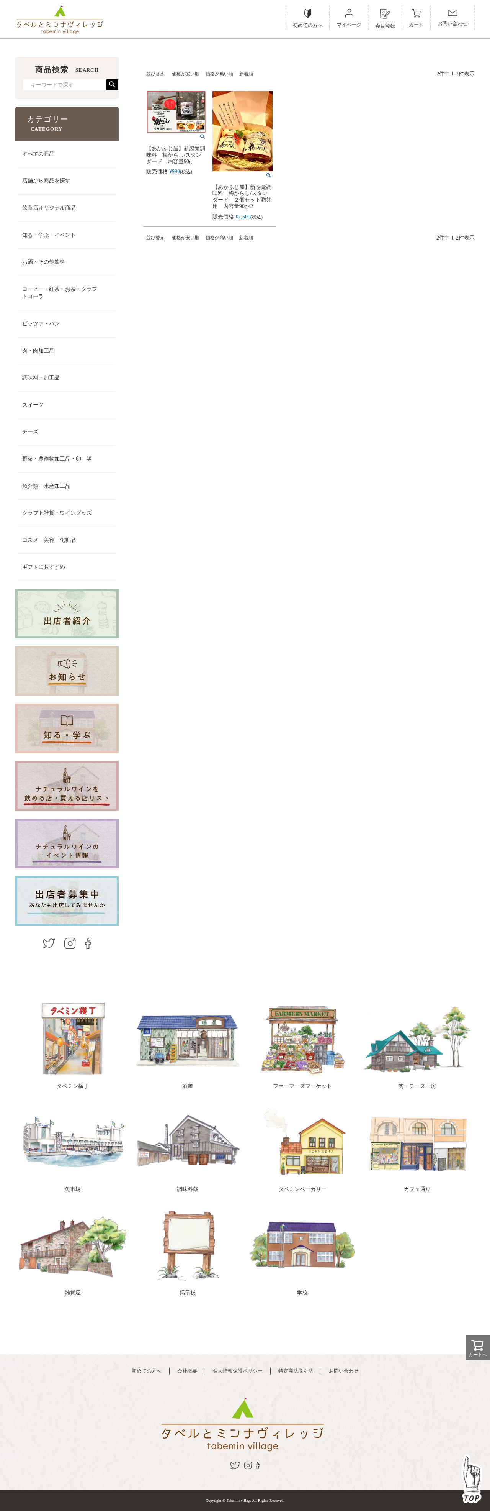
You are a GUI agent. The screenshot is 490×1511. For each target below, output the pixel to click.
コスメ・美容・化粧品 (49, 540)
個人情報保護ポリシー (238, 1371)
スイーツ (33, 405)
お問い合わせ (344, 1371)
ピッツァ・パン (41, 323)
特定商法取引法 (295, 1371)
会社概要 (187, 1371)
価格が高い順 (219, 74)
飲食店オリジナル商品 (49, 208)
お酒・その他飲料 (43, 262)
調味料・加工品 (41, 378)
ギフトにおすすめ (43, 567)
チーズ (30, 432)
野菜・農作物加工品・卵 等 (57, 459)
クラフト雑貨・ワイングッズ (57, 513)
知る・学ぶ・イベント (49, 235)
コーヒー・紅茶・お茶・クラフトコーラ (59, 293)
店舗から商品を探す (46, 181)
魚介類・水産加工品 (46, 486)
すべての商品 (38, 154)
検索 (112, 84)
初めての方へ (147, 1371)
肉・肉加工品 (38, 351)
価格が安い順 (185, 74)
